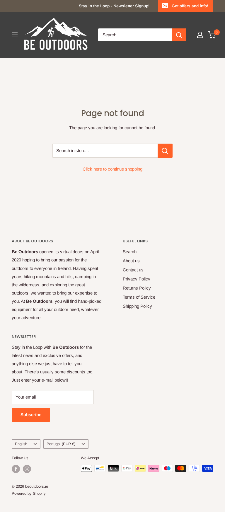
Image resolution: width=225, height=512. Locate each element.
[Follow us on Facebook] (16, 469)
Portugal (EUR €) (61, 444)
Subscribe (31, 414)
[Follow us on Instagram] (27, 469)
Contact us (133, 269)
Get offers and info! (190, 6)
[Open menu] (15, 35)
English (21, 444)
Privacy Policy (136, 278)
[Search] (179, 34)
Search (130, 251)
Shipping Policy (137, 306)
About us (131, 260)
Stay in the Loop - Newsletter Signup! (114, 6)
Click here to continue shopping (112, 168)
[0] (212, 34)
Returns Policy (137, 287)
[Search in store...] (165, 151)
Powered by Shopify (29, 493)
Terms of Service (139, 297)
